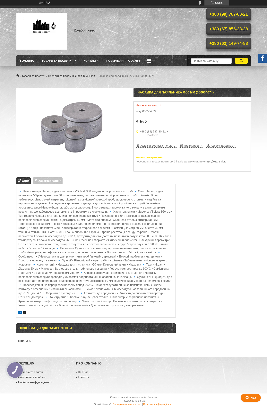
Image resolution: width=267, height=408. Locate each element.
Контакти (91, 60)
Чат (253, 397)
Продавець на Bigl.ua (133, 400)
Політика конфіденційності (35, 382)
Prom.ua (152, 397)
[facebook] (20, 313)
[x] (24, 313)
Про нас (83, 372)
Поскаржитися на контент (127, 404)
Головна (27, 60)
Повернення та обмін (123, 60)
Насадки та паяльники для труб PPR (71, 75)
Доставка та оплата (30, 372)
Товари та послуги (56, 60)
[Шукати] (241, 61)
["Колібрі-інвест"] (41, 30)
